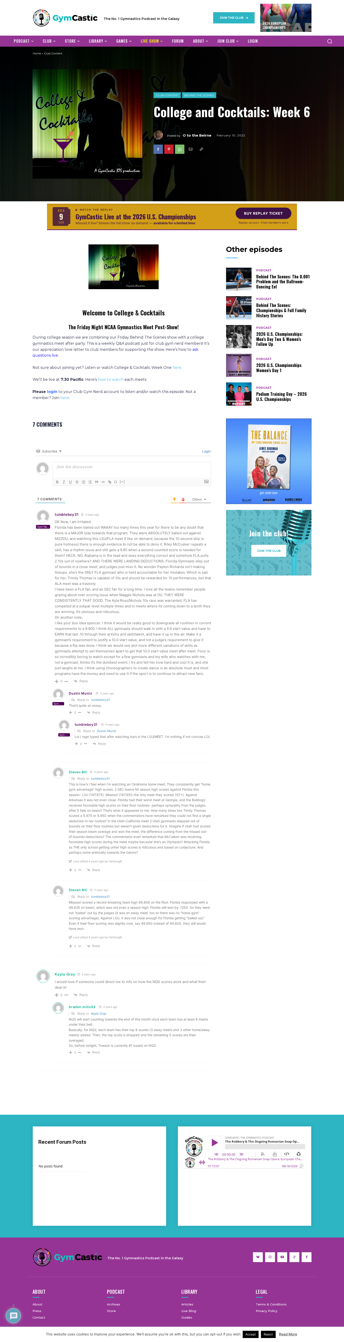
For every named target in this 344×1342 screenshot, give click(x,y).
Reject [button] (268, 1334)
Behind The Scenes (199, 95)
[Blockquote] (96, 482)
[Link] (109, 482)
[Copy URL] (201, 149)
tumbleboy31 (67, 514)
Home (37, 53)
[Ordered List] (83, 482)
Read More (288, 1334)
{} (115, 481)
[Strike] (77, 482)
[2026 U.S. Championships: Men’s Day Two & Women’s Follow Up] (239, 336)
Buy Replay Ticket (263, 213)
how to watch (111, 379)
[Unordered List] (90, 482)
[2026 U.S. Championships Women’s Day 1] (239, 365)
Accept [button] (250, 1334)
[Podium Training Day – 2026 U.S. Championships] (239, 394)
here (176, 367)
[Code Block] (103, 482)
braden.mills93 (82, 1007)
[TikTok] (294, 1257)
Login (206, 451)
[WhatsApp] (179, 149)
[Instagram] (270, 1257)
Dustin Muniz (80, 693)
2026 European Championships (274, 25)
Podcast (263, 270)
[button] (329, 41)
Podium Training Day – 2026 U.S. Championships (281, 396)
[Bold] (57, 482)
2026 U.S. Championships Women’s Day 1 (278, 367)
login (52, 391)
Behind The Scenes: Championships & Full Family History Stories (281, 310)
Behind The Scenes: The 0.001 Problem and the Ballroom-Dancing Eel (283, 281)
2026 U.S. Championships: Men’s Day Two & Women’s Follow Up (279, 339)
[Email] (190, 149)
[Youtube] (282, 1257)
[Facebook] (158, 149)
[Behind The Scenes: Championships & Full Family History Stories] (239, 307)
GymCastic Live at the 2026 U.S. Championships (136, 216)
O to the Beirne (197, 135)
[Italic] (64, 482)
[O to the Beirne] (160, 135)
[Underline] (70, 482)
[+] (122, 481)
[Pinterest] (169, 149)
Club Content (167, 95)
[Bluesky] (258, 1257)
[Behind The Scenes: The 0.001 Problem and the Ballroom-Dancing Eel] (239, 279)
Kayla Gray (65, 974)
